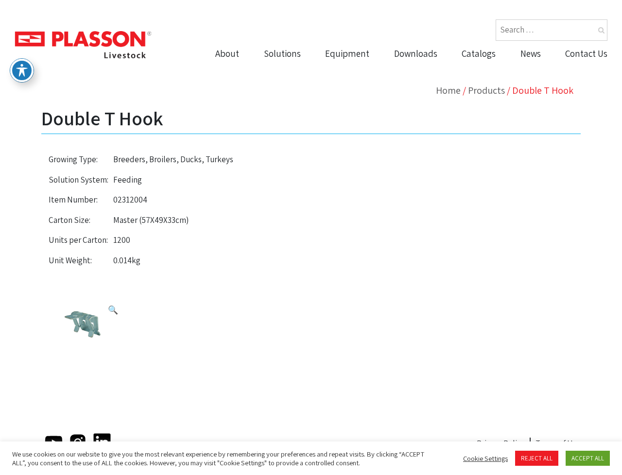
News (530, 53)
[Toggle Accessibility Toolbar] (22, 70)
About (227, 53)
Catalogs (479, 53)
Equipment (347, 53)
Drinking (344, 70)
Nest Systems (354, 127)
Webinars (415, 127)
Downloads (415, 53)
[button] (113, 310)
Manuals (413, 108)
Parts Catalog (490, 70)
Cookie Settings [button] (485, 458)
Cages (340, 145)
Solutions (282, 53)
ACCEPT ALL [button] (587, 458)
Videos (409, 89)
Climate (343, 108)
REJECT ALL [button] (537, 458)
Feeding (344, 89)
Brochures (417, 70)
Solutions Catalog (499, 89)
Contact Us (586, 53)
